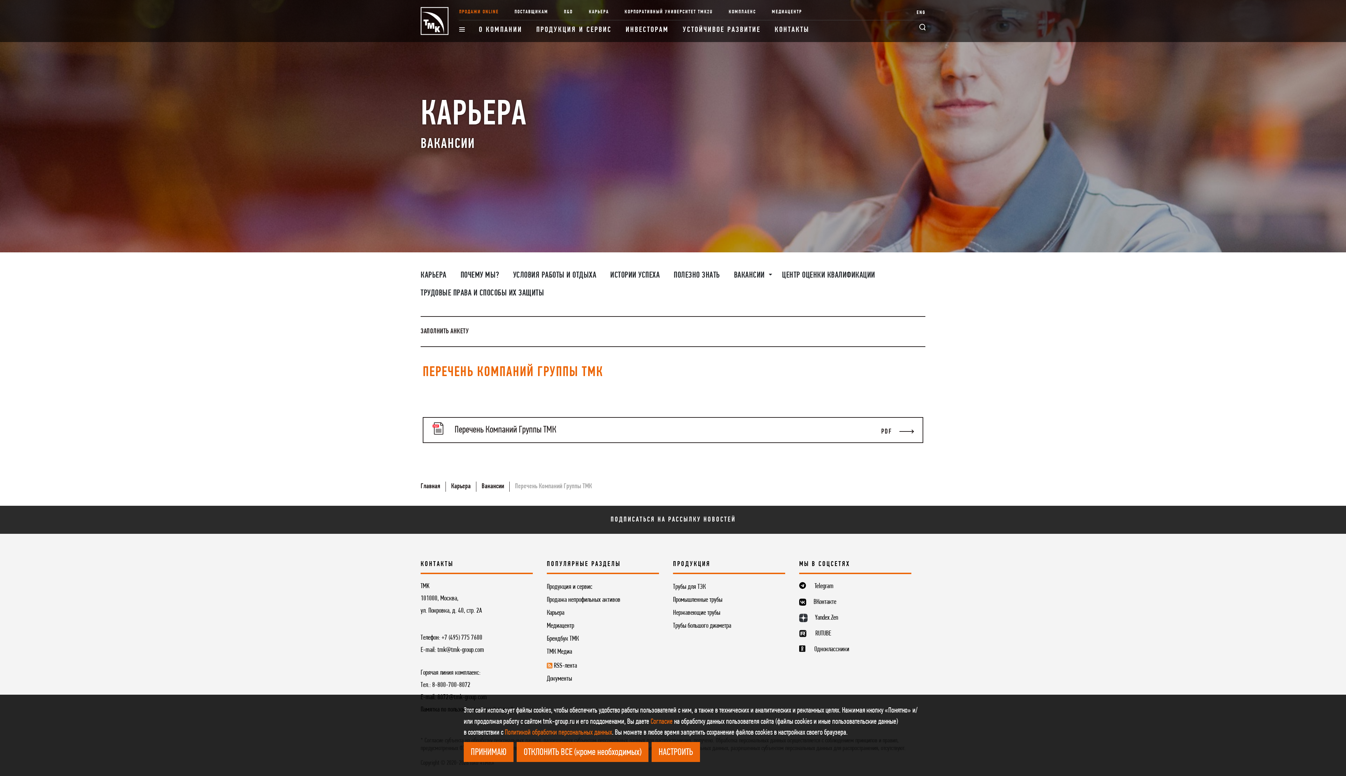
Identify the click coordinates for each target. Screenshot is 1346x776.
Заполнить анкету (445, 331)
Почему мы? (480, 275)
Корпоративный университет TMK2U (669, 12)
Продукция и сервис (574, 30)
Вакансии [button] (750, 275)
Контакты (792, 30)
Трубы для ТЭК (689, 587)
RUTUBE (823, 633)
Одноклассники (831, 649)
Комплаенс (742, 12)
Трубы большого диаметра (702, 625)
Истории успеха (635, 275)
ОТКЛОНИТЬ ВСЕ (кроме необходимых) (582, 752)
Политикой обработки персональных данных (558, 733)
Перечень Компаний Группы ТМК (553, 486)
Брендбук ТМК (563, 638)
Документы (559, 678)
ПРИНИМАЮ (489, 752)
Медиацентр (787, 12)
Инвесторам (647, 30)
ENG (921, 12)
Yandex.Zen (826, 617)
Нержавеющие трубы (696, 613)
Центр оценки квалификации (828, 275)
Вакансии (493, 486)
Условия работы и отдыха (555, 275)
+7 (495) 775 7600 (462, 637)
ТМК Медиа (559, 651)
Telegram (824, 586)
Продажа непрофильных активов (583, 600)
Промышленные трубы (697, 600)
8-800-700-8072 (451, 685)
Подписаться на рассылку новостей (673, 519)
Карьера (599, 12)
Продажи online (479, 12)
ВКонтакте (825, 602)
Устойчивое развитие (722, 30)
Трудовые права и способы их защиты (482, 293)
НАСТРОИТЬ (676, 752)
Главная (430, 486)
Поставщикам (531, 12)
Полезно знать (697, 275)
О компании (500, 30)
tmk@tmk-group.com (460, 650)
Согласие (662, 722)
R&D (568, 12)
